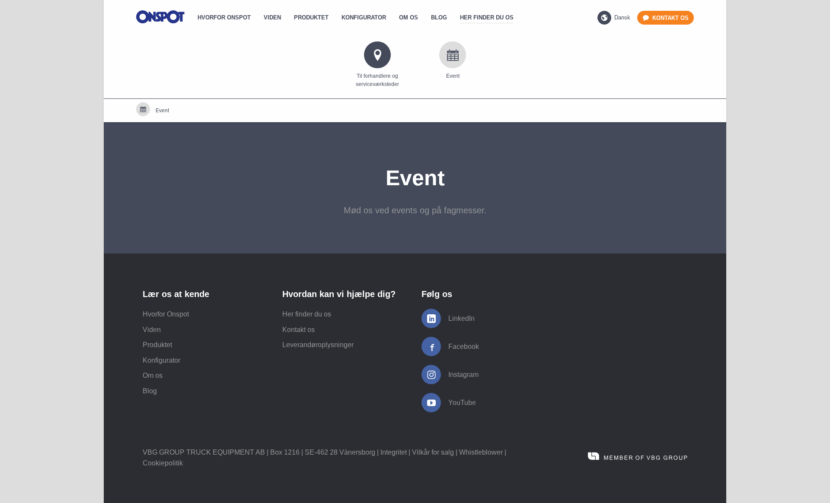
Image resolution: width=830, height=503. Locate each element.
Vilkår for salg (433, 452)
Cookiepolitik (163, 463)
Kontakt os (298, 329)
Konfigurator (161, 360)
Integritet (393, 452)
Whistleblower (481, 452)
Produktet (157, 344)
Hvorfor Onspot (166, 314)
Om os (153, 375)
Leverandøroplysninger (318, 344)
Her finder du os (306, 314)
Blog (150, 391)
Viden (152, 329)
